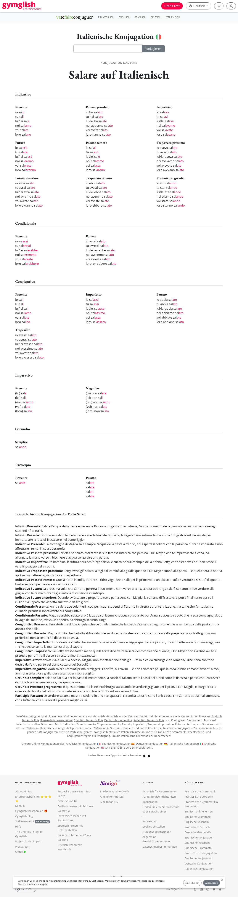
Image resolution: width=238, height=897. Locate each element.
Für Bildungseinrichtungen (159, 796)
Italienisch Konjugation (199, 868)
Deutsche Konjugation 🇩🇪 (151, 743)
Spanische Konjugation (199, 837)
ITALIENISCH (173, 17)
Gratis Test (172, 6)
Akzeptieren (211, 882)
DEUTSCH (156, 17)
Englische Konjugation (199, 858)
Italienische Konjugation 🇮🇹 (186, 743)
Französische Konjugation (201, 853)
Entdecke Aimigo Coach (114, 791)
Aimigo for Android (112, 796)
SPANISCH (140, 17)
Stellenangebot (32, 821)
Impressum (149, 821)
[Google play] (144, 755)
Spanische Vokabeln (197, 842)
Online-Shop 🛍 (67, 801)
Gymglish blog (24, 816)
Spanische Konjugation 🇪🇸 (118, 743)
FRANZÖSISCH (106, 17)
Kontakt (20, 805)
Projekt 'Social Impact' (28, 841)
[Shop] (218, 5)
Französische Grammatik (200, 791)
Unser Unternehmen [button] (28, 782)
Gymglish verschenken (29, 811)
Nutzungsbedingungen (156, 831)
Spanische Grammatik (198, 848)
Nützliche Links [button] (195, 782)
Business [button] (147, 782)
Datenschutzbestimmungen (32, 884)
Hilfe (18, 826)
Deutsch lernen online (118, 720)
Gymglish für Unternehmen (159, 791)
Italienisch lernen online (149, 720)
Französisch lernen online (56, 720)
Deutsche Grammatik (198, 832)
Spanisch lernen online (88, 720)
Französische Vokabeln (199, 796)
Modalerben (143, 747)
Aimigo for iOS (109, 802)
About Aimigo (23, 791)
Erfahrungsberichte (27, 796)
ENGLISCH (124, 17)
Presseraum (22, 846)
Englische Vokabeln (197, 822)
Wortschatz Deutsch (197, 827)
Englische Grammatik (198, 816)
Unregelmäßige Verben (120, 747)
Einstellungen (192, 882)
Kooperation (150, 802)
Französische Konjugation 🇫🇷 (82, 743)
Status (19, 852)
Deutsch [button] (199, 6)
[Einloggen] (231, 5)
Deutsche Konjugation (198, 863)
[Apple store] (149, 755)
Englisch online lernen (199, 811)
